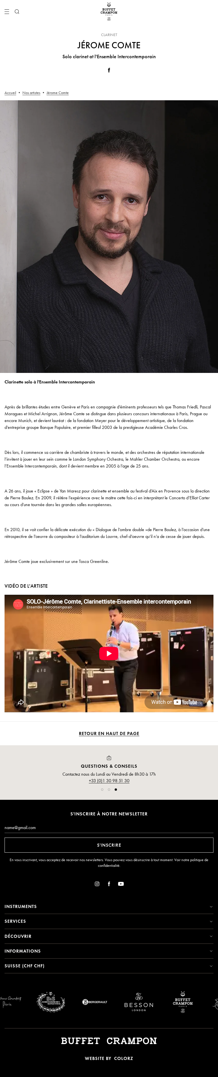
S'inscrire (109, 845)
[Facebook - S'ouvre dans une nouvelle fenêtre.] (109, 71)
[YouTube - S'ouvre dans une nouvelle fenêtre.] (121, 885)
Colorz (123, 1058)
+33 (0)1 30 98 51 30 (109, 780)
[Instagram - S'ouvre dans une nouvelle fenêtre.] (97, 885)
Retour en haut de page (109, 733)
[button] (102, 789)
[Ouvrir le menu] (7, 11)
